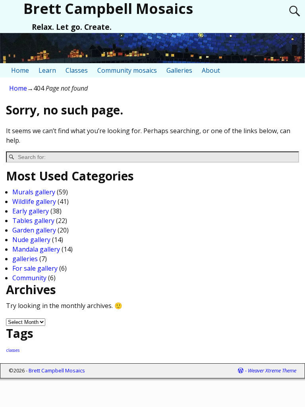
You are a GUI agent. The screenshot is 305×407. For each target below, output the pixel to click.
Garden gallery (34, 230)
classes (12, 350)
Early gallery (30, 211)
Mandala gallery (36, 249)
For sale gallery (35, 268)
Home (20, 70)
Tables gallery (33, 220)
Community (29, 277)
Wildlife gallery (34, 201)
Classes (77, 70)
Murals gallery (33, 192)
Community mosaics (127, 70)
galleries (25, 258)
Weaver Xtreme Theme (272, 370)
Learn (47, 70)
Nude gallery (31, 239)
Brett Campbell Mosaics (57, 370)
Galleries (179, 70)
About (211, 70)
